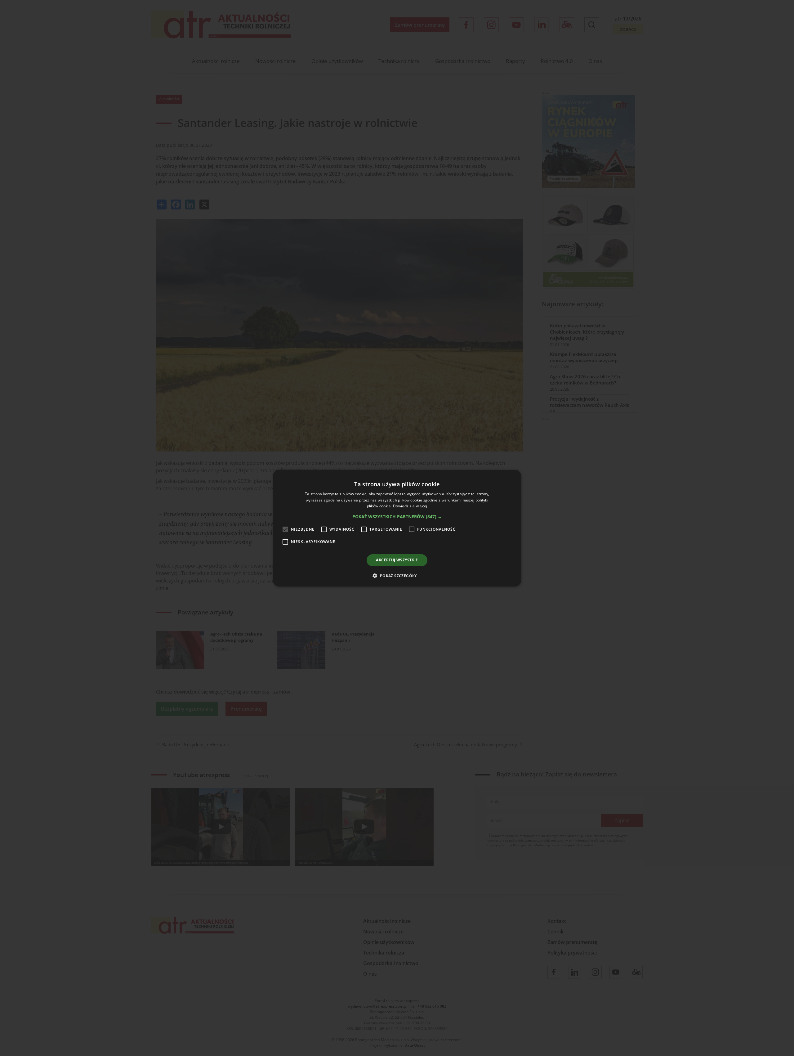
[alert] (397, 528)
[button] (397, 516)
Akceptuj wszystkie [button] (397, 560)
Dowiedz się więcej (410, 506)
